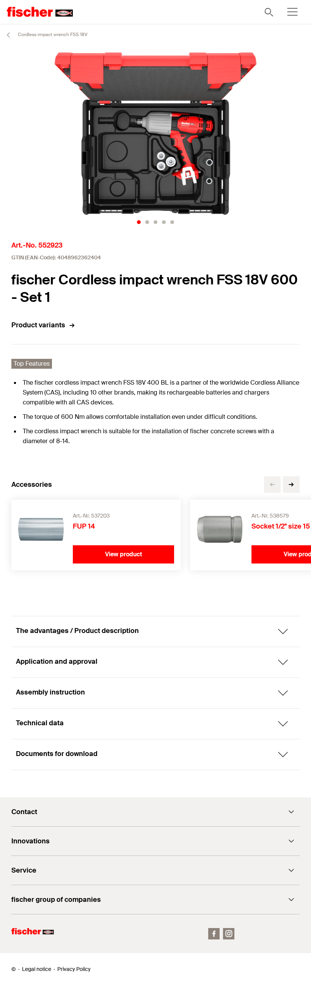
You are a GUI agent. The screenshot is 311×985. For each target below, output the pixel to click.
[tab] (139, 222)
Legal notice (36, 969)
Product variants (38, 325)
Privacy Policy (74, 969)
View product (123, 554)
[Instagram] (228, 933)
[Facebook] (214, 933)
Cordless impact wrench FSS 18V (52, 35)
